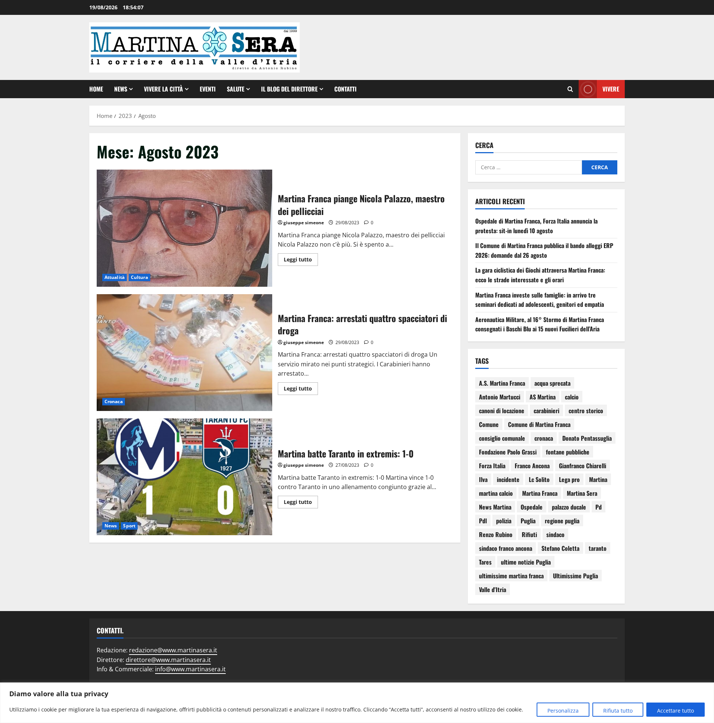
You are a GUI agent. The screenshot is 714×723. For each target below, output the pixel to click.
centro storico (586, 410)
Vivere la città (163, 88)
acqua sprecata (552, 383)
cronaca (543, 438)
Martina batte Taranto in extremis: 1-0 (184, 476)
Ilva (483, 479)
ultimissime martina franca (511, 575)
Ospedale (532, 506)
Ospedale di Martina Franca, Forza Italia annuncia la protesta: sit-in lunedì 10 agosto (536, 225)
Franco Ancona (532, 465)
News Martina (495, 506)
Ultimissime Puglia (575, 575)
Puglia (528, 520)
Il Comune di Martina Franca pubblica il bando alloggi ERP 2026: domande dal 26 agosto (544, 250)
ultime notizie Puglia (526, 561)
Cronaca (113, 401)
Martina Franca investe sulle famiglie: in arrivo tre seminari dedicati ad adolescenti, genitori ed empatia (539, 299)
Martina (598, 479)
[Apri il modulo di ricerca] (570, 89)
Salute (235, 88)
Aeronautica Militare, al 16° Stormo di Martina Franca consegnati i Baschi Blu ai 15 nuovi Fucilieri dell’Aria (539, 324)
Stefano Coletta (560, 548)
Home (96, 88)
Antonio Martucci (499, 396)
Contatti (345, 88)
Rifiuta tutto (618, 710)
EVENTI (208, 88)
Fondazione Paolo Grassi (508, 451)
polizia (503, 520)
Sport (129, 526)
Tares (485, 561)
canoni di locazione (501, 410)
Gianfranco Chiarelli (582, 465)
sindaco (555, 534)
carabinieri (546, 410)
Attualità (114, 277)
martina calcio (496, 493)
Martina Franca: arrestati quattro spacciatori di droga (184, 352)
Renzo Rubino (495, 534)
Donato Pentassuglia (587, 438)
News (120, 88)
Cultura (139, 277)
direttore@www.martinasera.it (168, 660)
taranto (598, 548)
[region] (357, 702)
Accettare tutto (675, 710)
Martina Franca (539, 493)
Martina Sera (582, 493)
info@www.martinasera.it (190, 669)
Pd (598, 506)
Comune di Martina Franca (539, 424)
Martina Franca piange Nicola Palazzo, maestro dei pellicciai (184, 228)
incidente (508, 479)
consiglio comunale (502, 438)
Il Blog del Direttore (289, 88)
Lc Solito (539, 479)
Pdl (483, 520)
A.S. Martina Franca (502, 383)
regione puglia (562, 520)
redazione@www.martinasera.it (173, 650)
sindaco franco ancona (505, 548)
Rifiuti (529, 534)
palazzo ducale (569, 506)
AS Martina (543, 396)
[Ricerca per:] (528, 167)
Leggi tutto (301, 258)
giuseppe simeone (303, 222)
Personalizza (563, 710)
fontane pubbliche (567, 451)
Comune (489, 424)
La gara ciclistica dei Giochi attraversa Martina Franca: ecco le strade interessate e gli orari (540, 275)
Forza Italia (492, 465)
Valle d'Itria (492, 589)
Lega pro (569, 479)
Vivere (610, 88)
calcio (572, 396)
